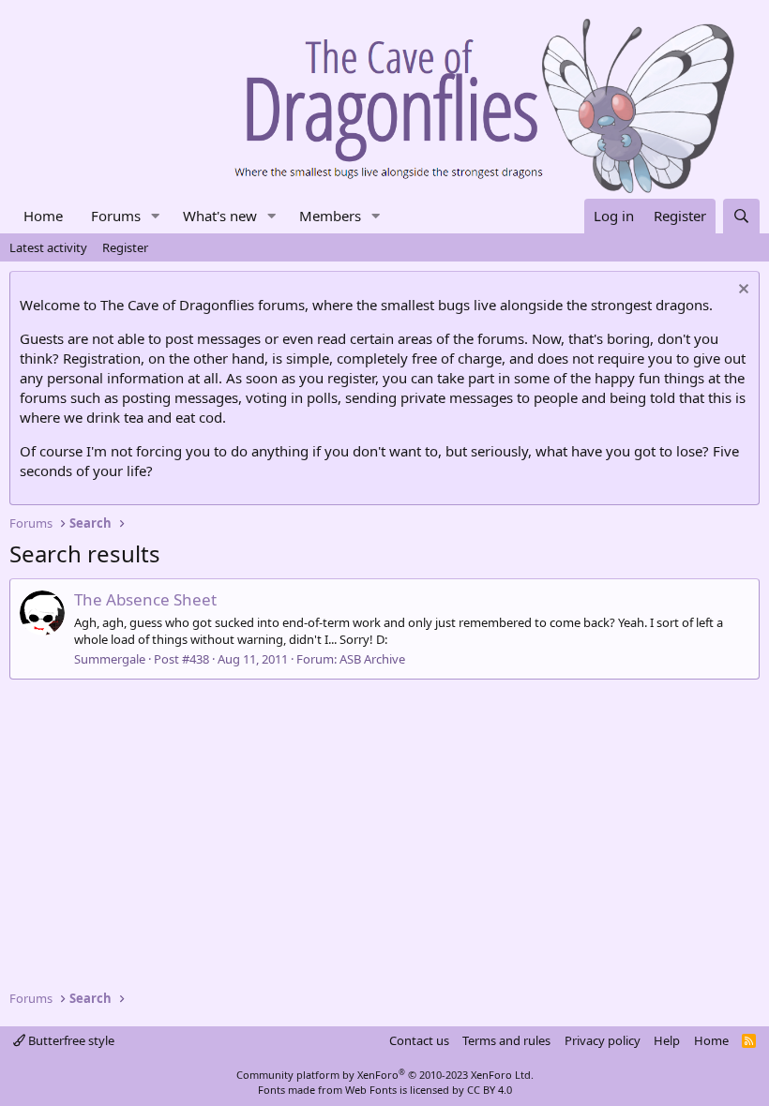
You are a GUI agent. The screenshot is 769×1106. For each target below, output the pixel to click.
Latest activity (48, 247)
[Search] (741, 216)
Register (125, 247)
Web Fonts (371, 1090)
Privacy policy (603, 1040)
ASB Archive (372, 658)
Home (43, 215)
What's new (220, 215)
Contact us (419, 1040)
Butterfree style (69, 1040)
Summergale (109, 658)
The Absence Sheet (145, 599)
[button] (156, 216)
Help (667, 1040)
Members (330, 215)
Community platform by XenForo (385, 1075)
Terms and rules (506, 1040)
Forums (116, 215)
